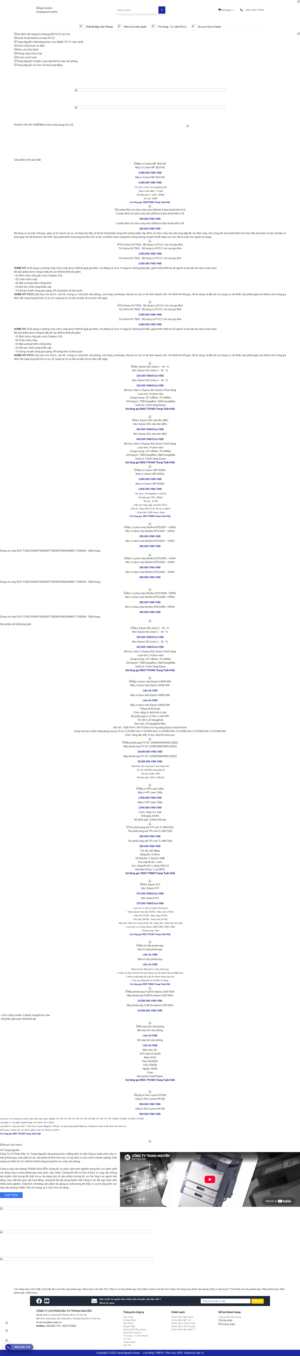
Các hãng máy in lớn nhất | (28, 1289)
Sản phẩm (128, 1323)
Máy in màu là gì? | (220, 1289)
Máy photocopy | (271, 1289)
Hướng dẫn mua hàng (134, 1329)
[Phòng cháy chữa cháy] (28, 53)
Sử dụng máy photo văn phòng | (193, 1289)
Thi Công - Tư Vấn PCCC (135, 1335)
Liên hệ (127, 1345)
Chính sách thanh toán (183, 1323)
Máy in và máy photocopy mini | (126, 1289)
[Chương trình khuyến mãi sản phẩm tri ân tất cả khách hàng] (150, 113)
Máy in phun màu (140, 705)
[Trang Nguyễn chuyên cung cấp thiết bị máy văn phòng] (46, 61)
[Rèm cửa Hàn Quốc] (26, 49)
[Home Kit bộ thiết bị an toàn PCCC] (34, 38)
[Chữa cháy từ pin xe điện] (29, 45)
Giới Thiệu (128, 1317)
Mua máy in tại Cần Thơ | (96, 1289)
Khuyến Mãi (129, 1326)
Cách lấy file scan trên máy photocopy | (62, 1289)
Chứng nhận (129, 1320)
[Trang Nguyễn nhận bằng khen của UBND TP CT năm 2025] (48, 41)
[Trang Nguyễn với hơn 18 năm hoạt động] (38, 65)
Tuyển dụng (129, 1342)
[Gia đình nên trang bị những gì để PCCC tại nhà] (42, 34)
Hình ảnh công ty (132, 1332)
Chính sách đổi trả (181, 1320)
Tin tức (127, 1339)
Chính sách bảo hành (182, 1317)
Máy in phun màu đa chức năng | (160, 1289)
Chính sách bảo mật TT (183, 1329)
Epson (153, 705)
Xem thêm (11, 1195)
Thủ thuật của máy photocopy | (246, 1289)
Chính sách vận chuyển (183, 1326)
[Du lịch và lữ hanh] (25, 57)
